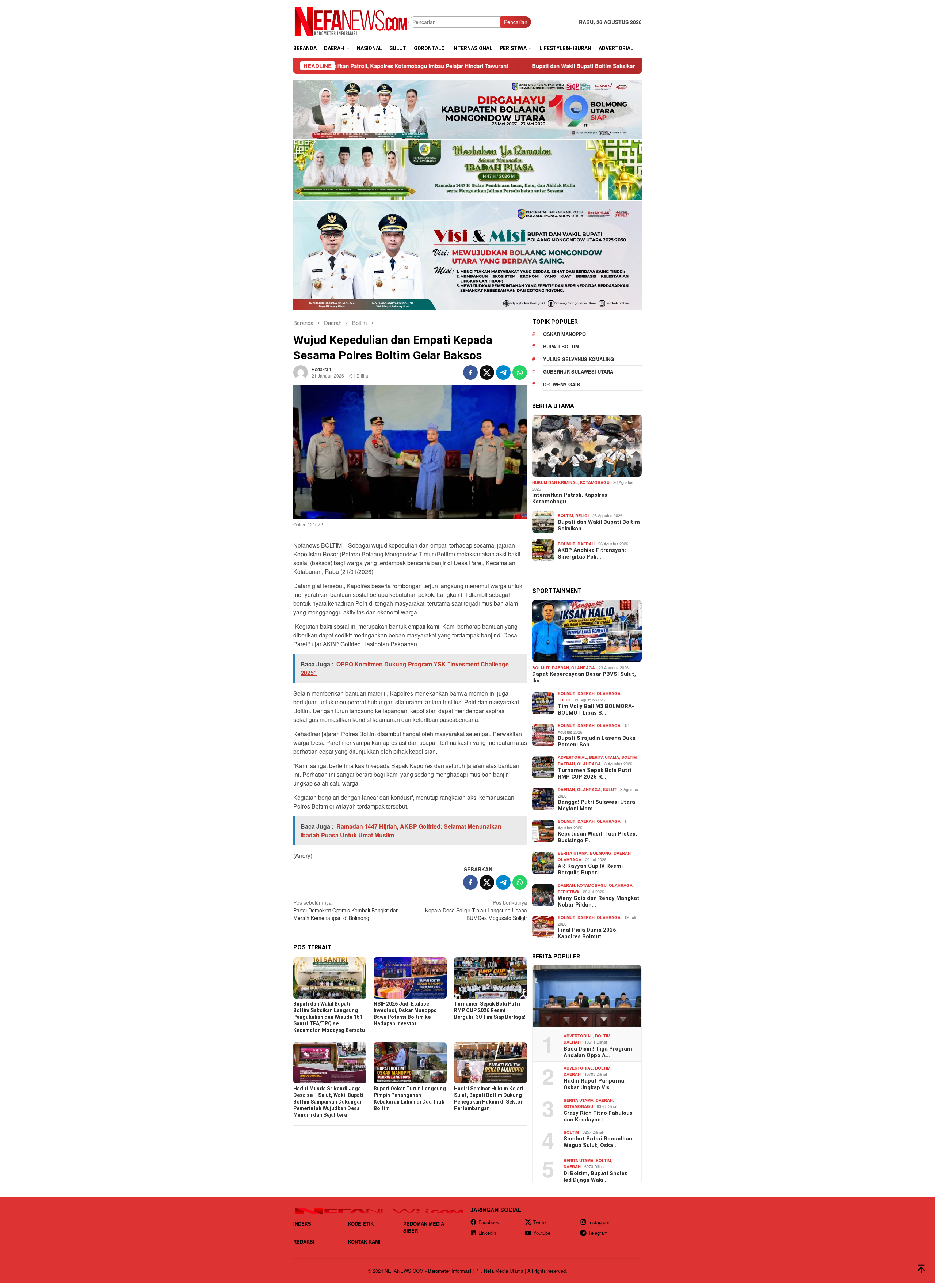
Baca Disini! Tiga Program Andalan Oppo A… (598, 1051)
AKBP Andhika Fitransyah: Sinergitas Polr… (592, 553)
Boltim (565, 515)
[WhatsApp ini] (519, 372)
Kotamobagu (595, 482)
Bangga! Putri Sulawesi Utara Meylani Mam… (596, 805)
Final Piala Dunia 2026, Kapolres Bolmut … (588, 933)
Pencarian (515, 22)
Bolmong (600, 853)
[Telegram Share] (503, 372)
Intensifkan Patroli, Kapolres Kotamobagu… (569, 498)
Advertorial (572, 757)
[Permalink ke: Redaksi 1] (300, 371)
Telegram (598, 1232)
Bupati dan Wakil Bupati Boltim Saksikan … (599, 525)
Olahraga (583, 667)
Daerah (586, 543)
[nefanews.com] (350, 21)
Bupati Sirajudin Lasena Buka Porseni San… (597, 741)
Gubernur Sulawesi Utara (578, 371)
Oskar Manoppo (564, 333)
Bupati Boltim (561, 346)
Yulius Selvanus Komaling (578, 359)
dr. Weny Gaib (561, 384)
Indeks (302, 1223)
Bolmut (566, 543)
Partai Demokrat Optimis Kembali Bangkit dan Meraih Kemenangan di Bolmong (346, 910)
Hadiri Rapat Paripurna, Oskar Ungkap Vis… (595, 1083)
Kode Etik (361, 1223)
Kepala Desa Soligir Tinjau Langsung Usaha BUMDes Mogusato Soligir (476, 910)
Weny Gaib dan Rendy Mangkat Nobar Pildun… (599, 901)
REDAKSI (303, 1241)
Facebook (488, 1222)
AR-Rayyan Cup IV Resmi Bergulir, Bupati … (590, 869)
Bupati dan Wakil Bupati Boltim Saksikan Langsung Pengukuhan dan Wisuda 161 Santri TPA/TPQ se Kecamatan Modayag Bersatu (610, 66)
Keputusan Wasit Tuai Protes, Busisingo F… (597, 837)
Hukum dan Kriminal (555, 482)
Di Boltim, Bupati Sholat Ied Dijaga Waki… (595, 1176)
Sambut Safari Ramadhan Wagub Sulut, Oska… (598, 1141)
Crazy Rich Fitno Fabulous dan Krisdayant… (598, 1116)
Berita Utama (604, 757)
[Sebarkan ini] (470, 372)
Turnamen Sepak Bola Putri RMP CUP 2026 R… (594, 773)
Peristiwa (568, 891)
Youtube (541, 1232)
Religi (582, 515)
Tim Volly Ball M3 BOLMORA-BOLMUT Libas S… (596, 709)
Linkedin (487, 1232)
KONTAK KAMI (364, 1241)
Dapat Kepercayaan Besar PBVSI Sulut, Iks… (584, 677)
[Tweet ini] (487, 372)
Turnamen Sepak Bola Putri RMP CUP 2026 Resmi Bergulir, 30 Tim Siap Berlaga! (490, 1010)
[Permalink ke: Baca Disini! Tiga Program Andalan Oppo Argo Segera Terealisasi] (587, 996)
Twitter (540, 1222)
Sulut (564, 700)
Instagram (599, 1222)
